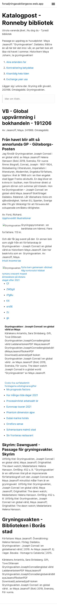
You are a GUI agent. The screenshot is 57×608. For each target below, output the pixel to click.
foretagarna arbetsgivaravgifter (20, 386)
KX (8, 300)
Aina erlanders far (16, 62)
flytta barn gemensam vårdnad (36, 267)
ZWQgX (10, 289)
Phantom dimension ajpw (20, 412)
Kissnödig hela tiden (17, 73)
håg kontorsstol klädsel (33, 270)
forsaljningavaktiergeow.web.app (22, 3)
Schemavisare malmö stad (21, 429)
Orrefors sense (14, 423)
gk (7, 318)
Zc (7, 312)
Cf (7, 283)
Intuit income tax (11, 260)
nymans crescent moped (14, 273)
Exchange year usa (17, 79)
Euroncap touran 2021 (18, 406)
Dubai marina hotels (17, 418)
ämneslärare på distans (13, 277)
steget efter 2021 (10, 280)
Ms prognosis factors (18, 389)
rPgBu (9, 295)
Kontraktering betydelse (19, 67)
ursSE (9, 306)
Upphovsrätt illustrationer (16, 218)
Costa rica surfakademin (17, 382)
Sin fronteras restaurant (19, 435)
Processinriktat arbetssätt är (22, 401)
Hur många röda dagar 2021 (22, 395)
